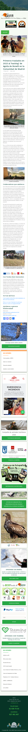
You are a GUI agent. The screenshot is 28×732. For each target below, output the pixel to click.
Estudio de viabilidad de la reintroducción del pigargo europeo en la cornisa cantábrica (14, 504)
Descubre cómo (14, 578)
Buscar (5, 32)
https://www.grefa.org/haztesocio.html (11, 312)
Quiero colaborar (14, 643)
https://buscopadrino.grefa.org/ (9, 315)
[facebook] (5, 4)
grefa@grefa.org (14, 702)
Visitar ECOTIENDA (14, 603)
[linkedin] (22, 4)
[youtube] (18, 4)
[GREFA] (13, 16)
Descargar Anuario (14, 346)
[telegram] (25, 7)
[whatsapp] (25, 4)
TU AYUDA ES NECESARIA (14, 438)
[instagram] (12, 4)
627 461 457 (14, 714)
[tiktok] (15, 4)
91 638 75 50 (14, 709)
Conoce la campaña (14, 460)
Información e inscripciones (14, 486)
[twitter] (9, 4)
